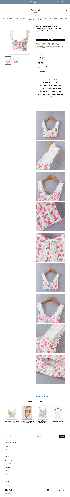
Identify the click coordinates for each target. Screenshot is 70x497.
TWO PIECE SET (44, 18)
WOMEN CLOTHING (23, 18)
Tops (6, 453)
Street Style (7, 466)
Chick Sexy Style (8, 463)
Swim (6, 474)
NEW (7, 18)
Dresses (6, 452)
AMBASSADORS (31, 19)
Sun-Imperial (9, 493)
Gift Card (6, 439)
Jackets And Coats (8, 460)
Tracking (6, 446)
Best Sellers (7, 473)
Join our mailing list (38, 433)
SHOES (50, 18)
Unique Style (7, 467)
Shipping (6, 435)
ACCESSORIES (56, 18)
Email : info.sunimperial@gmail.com (11, 442)
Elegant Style (7, 464)
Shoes (6, 470)
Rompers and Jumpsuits (9, 459)
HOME (4, 18)
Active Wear (7, 456)
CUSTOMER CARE (38, 19)
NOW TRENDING (36, 18)
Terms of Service (8, 485)
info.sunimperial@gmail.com (50, 47)
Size (51, 34)
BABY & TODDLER (63, 18)
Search (6, 443)
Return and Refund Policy (9, 436)
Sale (6, 477)
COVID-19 (6, 449)
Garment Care (7, 450)
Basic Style (7, 481)
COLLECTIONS (11, 18)
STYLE (17, 18)
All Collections (7, 478)
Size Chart (7, 445)
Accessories (7, 471)
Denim (6, 457)
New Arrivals (7, 480)
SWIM (30, 18)
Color (37, 34)
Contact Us (7, 438)
